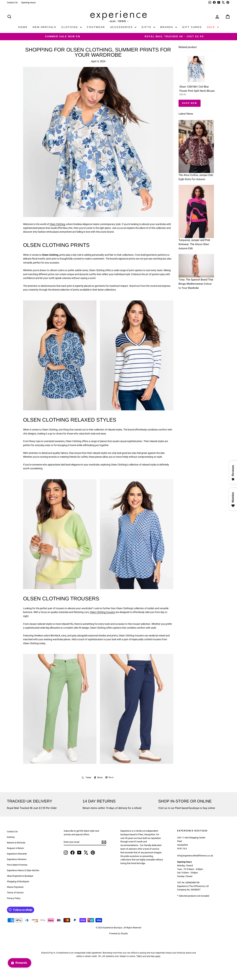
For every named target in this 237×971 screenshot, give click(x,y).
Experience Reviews (17, 859)
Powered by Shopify (118, 933)
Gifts (147, 27)
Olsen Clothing (57, 224)
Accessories (122, 27)
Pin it (111, 777)
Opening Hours (28, 2)
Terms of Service (15, 892)
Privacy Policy (13, 898)
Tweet (88, 777)
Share (100, 777)
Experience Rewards (17, 853)
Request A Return (15, 848)
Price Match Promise (17, 865)
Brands (167, 27)
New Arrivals (44, 27)
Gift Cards (192, 27)
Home (22, 27)
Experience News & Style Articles (23, 870)
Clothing (70, 27)
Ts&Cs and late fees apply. (148, 956)
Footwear (96, 27)
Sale (211, 27)
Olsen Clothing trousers (102, 612)
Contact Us (12, 2)
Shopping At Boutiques (18, 881)
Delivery (11, 837)
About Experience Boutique (20, 876)
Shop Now (189, 103)
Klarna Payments (15, 887)
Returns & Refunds (16, 842)
